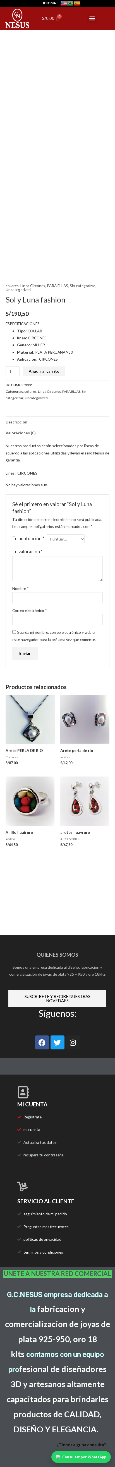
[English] (63, 2)
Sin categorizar (82, 285)
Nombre (20, 588)
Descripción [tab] (16, 422)
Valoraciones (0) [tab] (20, 432)
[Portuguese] (70, 2)
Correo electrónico (29, 610)
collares (12, 285)
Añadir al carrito (44, 371)
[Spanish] (77, 2)
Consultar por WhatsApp (84, 1457)
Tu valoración (27, 551)
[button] (92, 18)
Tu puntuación (28, 538)
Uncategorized (18, 289)
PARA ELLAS (57, 285)
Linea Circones (32, 285)
